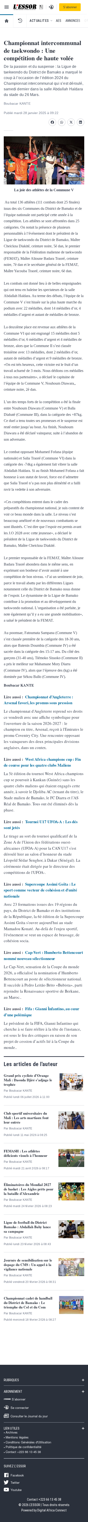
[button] (20, 20)
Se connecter (20, 1407)
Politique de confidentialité (23, 1447)
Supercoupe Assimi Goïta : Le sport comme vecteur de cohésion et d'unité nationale (40, 890)
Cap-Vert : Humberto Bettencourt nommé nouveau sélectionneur (43, 955)
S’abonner (70, 7)
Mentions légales (17, 1437)
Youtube (16, 1490)
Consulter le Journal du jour (29, 1416)
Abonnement (13, 1391)
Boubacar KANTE (17, 103)
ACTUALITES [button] (39, 21)
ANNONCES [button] (72, 21)
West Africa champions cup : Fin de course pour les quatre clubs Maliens (42, 762)
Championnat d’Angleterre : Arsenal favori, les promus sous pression (38, 700)
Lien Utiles (11, 1428)
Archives (12, 1432)
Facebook (17, 1475)
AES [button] (58, 21)
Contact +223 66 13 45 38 (23, 1452)
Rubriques (11, 1380)
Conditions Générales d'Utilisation (28, 1442)
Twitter (15, 1482)
